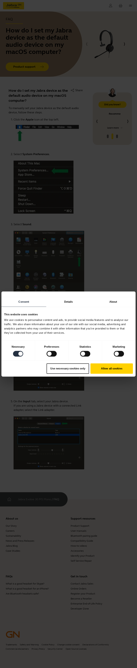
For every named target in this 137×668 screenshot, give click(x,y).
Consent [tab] (23, 301)
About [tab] (113, 301)
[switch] (52, 354)
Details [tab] (68, 301)
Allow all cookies (111, 368)
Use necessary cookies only (67, 368)
